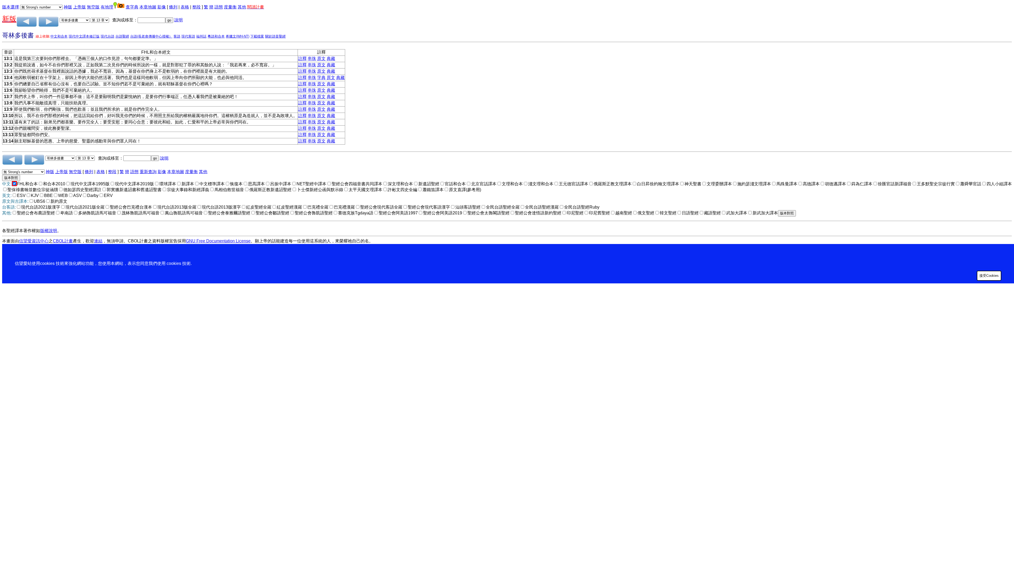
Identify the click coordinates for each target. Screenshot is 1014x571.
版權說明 (48, 230)
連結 (98, 241)
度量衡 (230, 7)
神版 (68, 7)
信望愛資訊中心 (34, 241)
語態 (218, 7)
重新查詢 (148, 171)
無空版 (93, 7)
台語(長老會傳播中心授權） (151, 36)
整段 (196, 7)
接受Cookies (989, 276)
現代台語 (107, 36)
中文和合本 (59, 36)
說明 (178, 20)
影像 (161, 7)
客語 (176, 36)
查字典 (132, 7)
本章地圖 (147, 7)
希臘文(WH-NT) (237, 36)
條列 (173, 7)
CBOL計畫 (63, 241)
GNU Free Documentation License (218, 241)
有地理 (107, 7)
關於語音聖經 (275, 36)
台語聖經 (122, 36)
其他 (242, 7)
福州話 (201, 36)
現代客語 (188, 36)
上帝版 (79, 7)
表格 (185, 7)
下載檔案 (257, 36)
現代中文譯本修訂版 (84, 36)
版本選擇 (10, 7)
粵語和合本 (216, 36)
